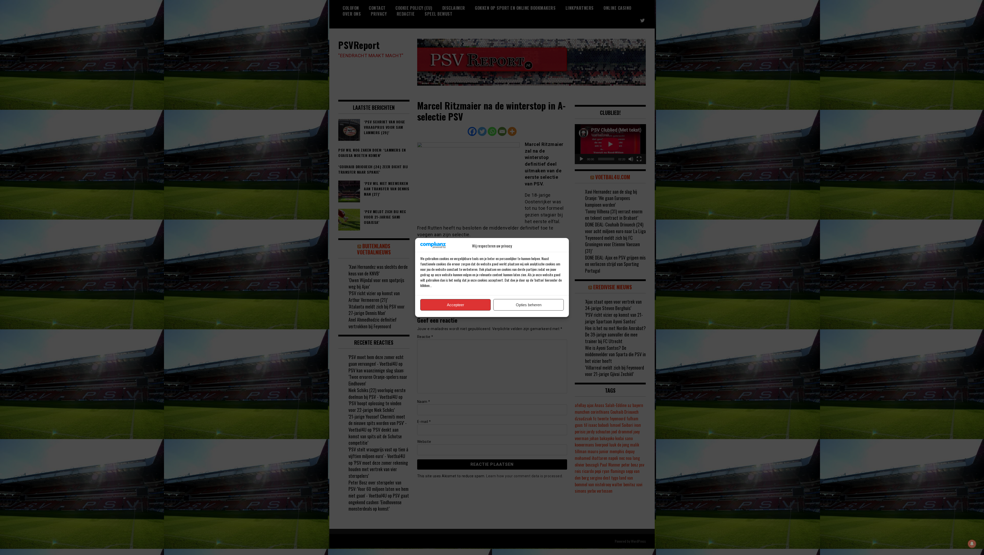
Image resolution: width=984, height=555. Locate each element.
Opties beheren (528, 305)
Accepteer (455, 305)
